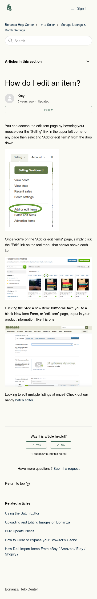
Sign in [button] (82, 8)
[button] (72, 8)
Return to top (15, 483)
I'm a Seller (47, 24)
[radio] (36, 444)
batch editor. (24, 399)
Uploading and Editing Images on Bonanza (37, 521)
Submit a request (66, 468)
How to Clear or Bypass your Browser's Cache (41, 539)
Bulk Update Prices (20, 530)
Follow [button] (48, 109)
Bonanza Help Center (19, 24)
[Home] (9, 10)
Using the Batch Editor (22, 512)
